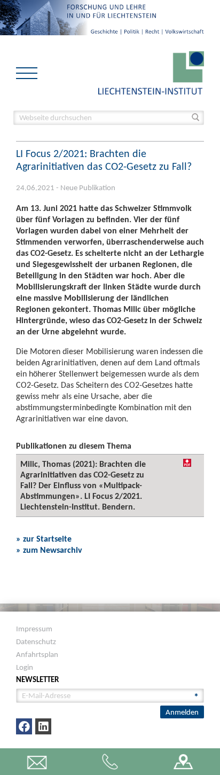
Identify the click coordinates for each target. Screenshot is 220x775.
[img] (187, 463)
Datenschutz (36, 641)
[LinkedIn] (43, 726)
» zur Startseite (44, 539)
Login (24, 667)
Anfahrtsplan (37, 654)
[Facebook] (24, 726)
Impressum (34, 628)
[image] (151, 72)
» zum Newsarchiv (49, 550)
